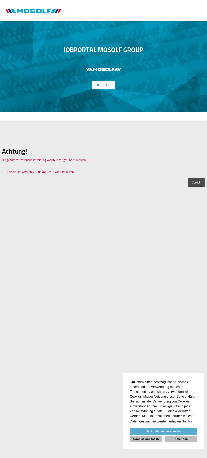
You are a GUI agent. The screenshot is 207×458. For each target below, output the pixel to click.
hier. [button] (191, 421)
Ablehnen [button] (181, 438)
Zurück (196, 182)
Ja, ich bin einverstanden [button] (163, 431)
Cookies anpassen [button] (146, 438)
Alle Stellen (103, 85)
